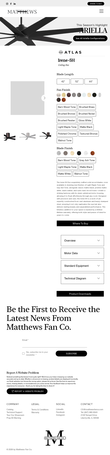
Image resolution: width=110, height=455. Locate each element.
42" (63, 81)
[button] (80, 223)
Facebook (60, 412)
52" (77, 81)
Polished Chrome (67, 133)
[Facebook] (11, 3)
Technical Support (14, 412)
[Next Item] (44, 98)
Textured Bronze (89, 133)
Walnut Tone (65, 140)
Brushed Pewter (66, 120)
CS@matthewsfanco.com (92, 409)
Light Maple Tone (67, 127)
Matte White (64, 173)
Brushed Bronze (66, 113)
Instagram (60, 415)
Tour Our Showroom (15, 415)
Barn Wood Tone (67, 107)
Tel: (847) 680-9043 (89, 412)
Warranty (35, 412)
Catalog (10, 409)
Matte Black (86, 127)
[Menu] (101, 11)
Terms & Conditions (40, 409)
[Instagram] (7, 3)
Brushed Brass (87, 107)
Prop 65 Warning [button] (14, 418)
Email (25, 340)
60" (91, 81)
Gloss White (85, 120)
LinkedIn (59, 409)
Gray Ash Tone (87, 160)
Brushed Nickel (87, 113)
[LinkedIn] (14, 3)
